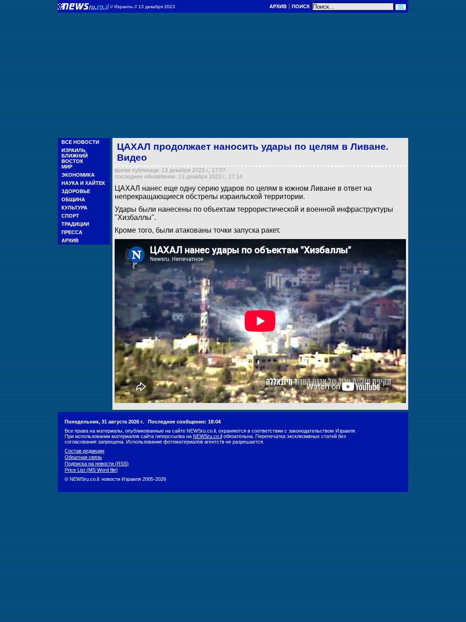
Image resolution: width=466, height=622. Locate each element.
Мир (66, 166)
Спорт (70, 216)
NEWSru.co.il (207, 436)
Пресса (71, 232)
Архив (278, 6)
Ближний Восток (74, 158)
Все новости (80, 142)
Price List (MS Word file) (91, 470)
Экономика (78, 175)
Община (73, 199)
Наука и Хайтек (83, 183)
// (142, 6)
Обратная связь (83, 457)
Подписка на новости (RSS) (97, 463)
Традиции (75, 224)
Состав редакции (84, 451)
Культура (74, 207)
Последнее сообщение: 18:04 (184, 421)
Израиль (73, 150)
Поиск (301, 6)
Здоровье (75, 191)
